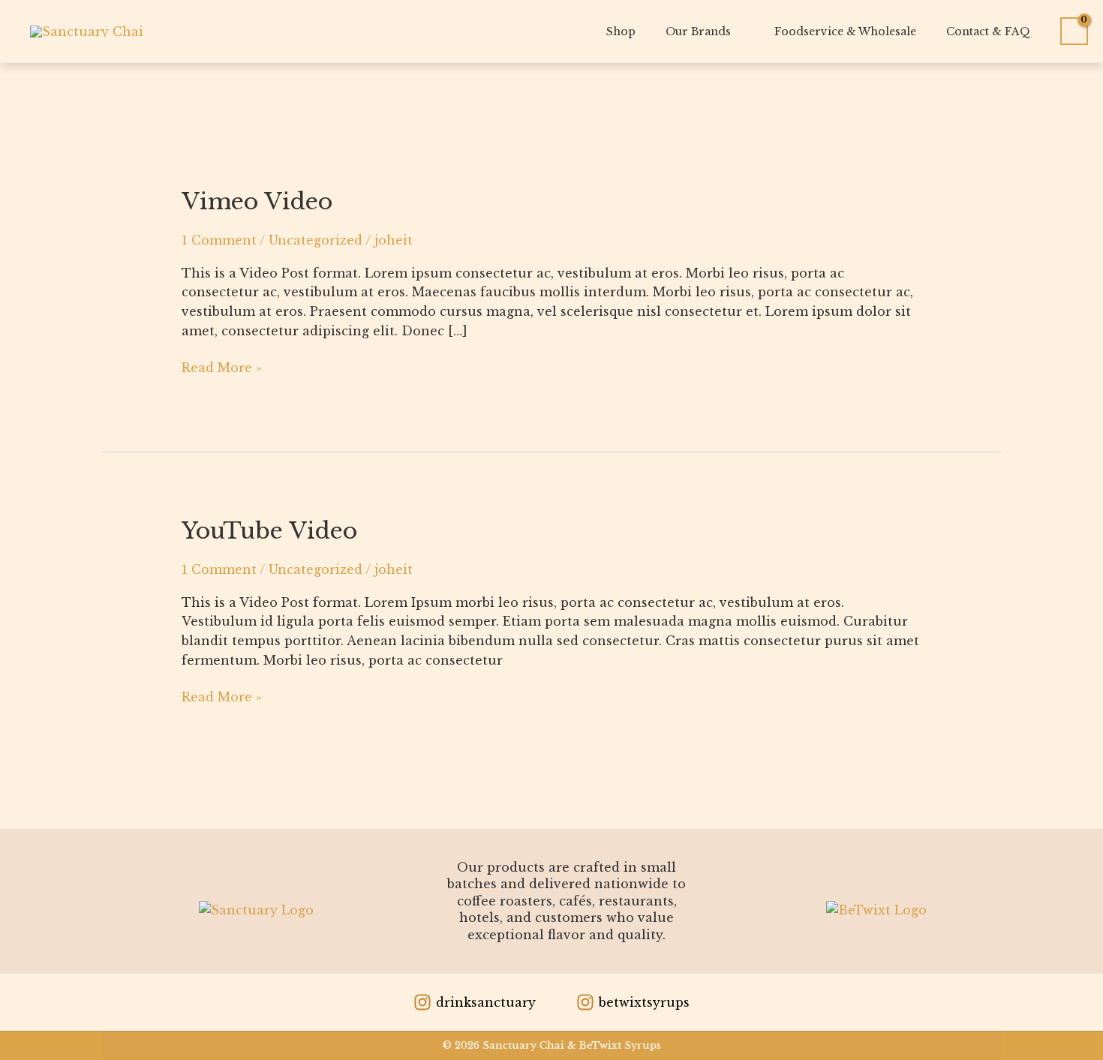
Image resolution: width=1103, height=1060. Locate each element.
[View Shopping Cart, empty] (1074, 31)
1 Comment (219, 240)
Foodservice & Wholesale (845, 31)
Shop (621, 31)
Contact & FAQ (988, 31)
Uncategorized (315, 240)
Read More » (222, 367)
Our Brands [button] (698, 31)
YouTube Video (269, 531)
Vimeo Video (257, 201)
